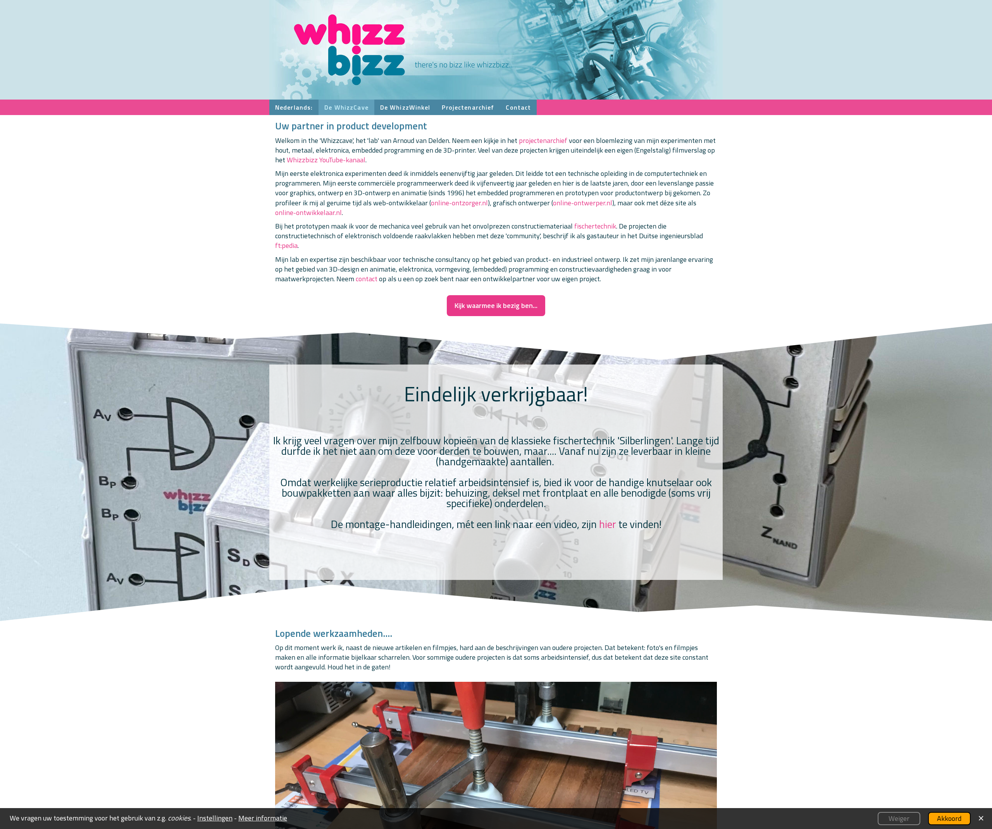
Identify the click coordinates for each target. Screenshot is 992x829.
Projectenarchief (468, 107)
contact (366, 278)
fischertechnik (595, 226)
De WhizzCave (346, 107)
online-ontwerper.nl (582, 203)
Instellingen (214, 818)
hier (607, 524)
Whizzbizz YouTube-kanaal (326, 160)
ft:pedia (286, 245)
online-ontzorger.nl (459, 203)
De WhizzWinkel (405, 107)
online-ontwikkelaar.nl (308, 212)
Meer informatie (262, 818)
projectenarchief (543, 140)
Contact (518, 107)
